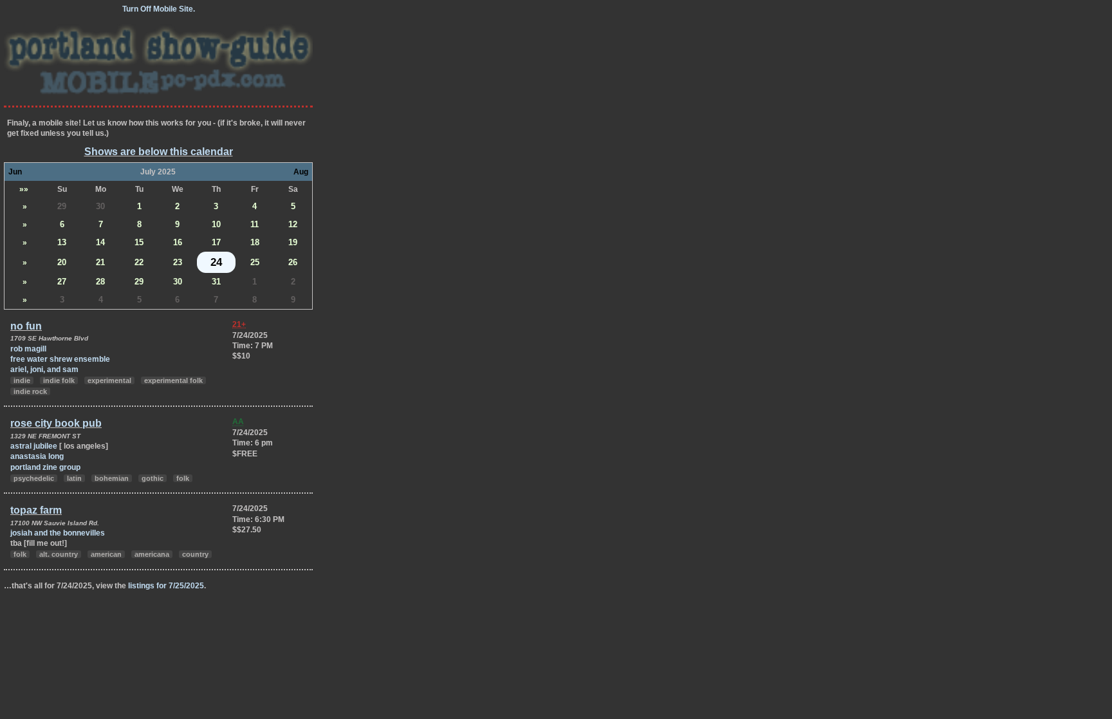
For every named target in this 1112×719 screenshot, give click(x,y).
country (195, 554)
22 (139, 262)
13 (61, 242)
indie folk (59, 380)
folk (182, 478)
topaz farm (36, 510)
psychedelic (34, 478)
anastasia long (37, 456)
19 (292, 242)
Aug (300, 171)
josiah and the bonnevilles (57, 532)
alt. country (58, 554)
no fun (26, 326)
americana (151, 554)
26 (292, 262)
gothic (152, 478)
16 (177, 242)
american (106, 554)
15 (139, 242)
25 (254, 262)
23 (177, 262)
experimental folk (173, 380)
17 (216, 242)
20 (61, 262)
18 (254, 242)
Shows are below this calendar (158, 151)
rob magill (28, 348)
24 (216, 262)
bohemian (112, 478)
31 (216, 281)
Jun (15, 171)
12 (292, 224)
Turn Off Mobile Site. (158, 9)
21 (100, 262)
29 (61, 206)
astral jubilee (34, 446)
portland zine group (45, 467)
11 (254, 224)
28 (100, 281)
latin (74, 478)
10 (216, 224)
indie (22, 380)
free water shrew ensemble (60, 359)
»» (23, 189)
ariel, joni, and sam (44, 369)
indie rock (30, 391)
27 (61, 281)
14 (100, 242)
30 (100, 206)
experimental (109, 380)
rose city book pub (56, 423)
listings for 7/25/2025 (166, 585)
